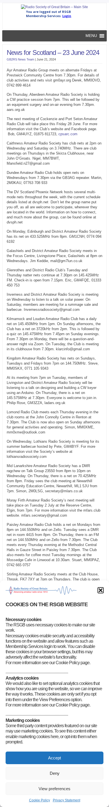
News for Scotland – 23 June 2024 (53, 52)
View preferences (54, 788)
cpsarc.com (67, 134)
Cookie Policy (39, 800)
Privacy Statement (66, 800)
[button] (100, 590)
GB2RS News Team (20, 59)
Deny (55, 773)
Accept (54, 757)
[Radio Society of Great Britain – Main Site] (54, 7)
